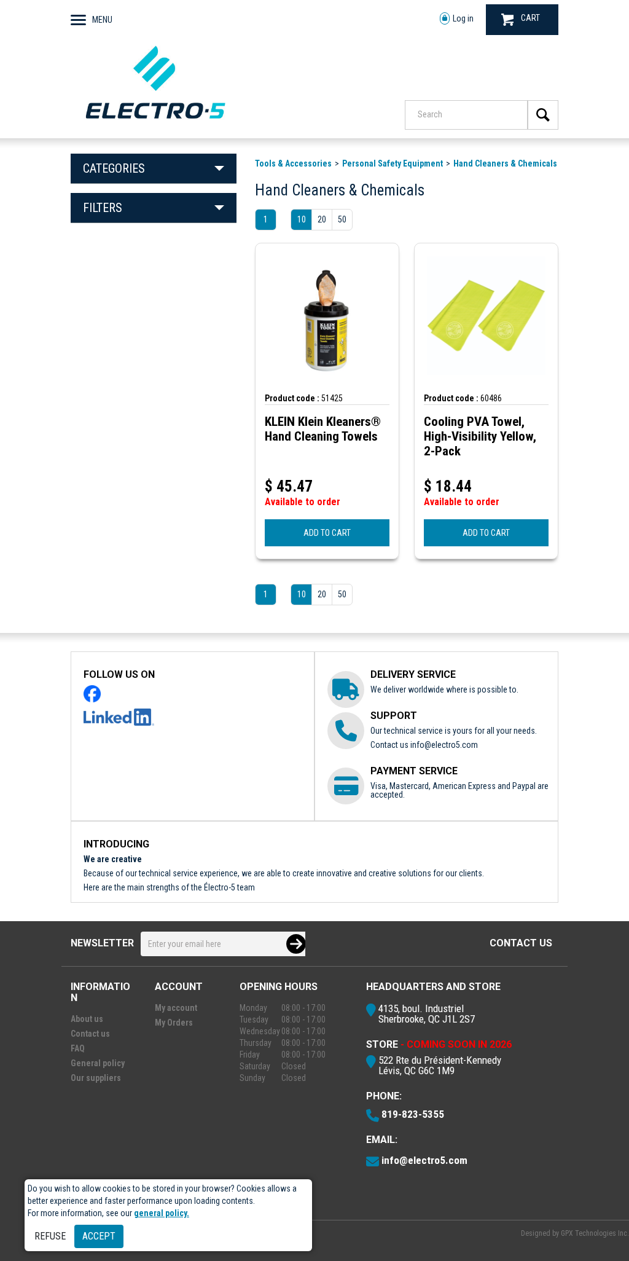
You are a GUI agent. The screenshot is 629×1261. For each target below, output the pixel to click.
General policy (98, 1063)
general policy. (161, 1213)
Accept (98, 1236)
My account (176, 1008)
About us (87, 1019)
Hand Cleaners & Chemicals (505, 163)
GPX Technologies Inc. (595, 1233)
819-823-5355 (412, 1114)
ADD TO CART (327, 533)
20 (322, 219)
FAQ (78, 1048)
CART (530, 18)
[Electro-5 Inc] (155, 122)
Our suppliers (96, 1078)
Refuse (50, 1236)
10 (301, 219)
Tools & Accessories (293, 163)
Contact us (521, 943)
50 (342, 219)
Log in (463, 18)
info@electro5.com (444, 745)
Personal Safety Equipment (392, 163)
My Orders (174, 1022)
